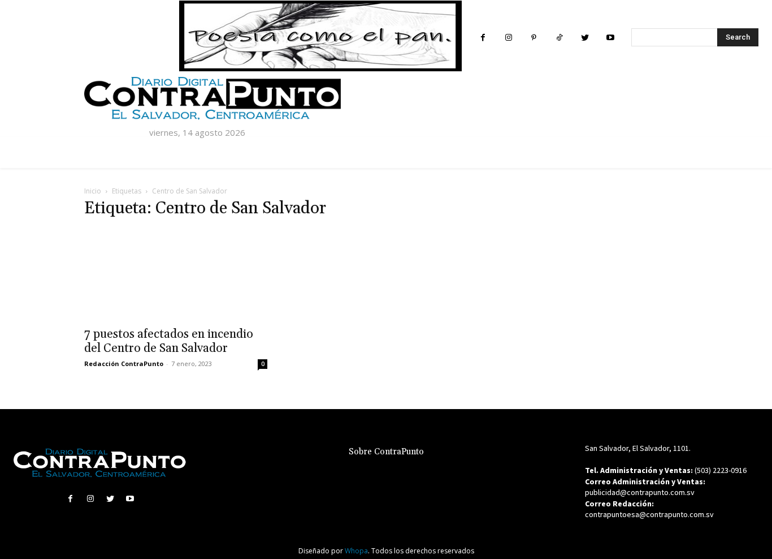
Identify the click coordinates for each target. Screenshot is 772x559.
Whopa (356, 551)
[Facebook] (483, 38)
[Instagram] (508, 38)
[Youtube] (610, 38)
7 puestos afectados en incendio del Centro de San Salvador (168, 341)
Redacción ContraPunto (123, 363)
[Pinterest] (534, 38)
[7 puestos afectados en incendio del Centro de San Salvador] (175, 275)
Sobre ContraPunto (386, 451)
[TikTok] (559, 38)
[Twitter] (585, 38)
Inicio (92, 191)
